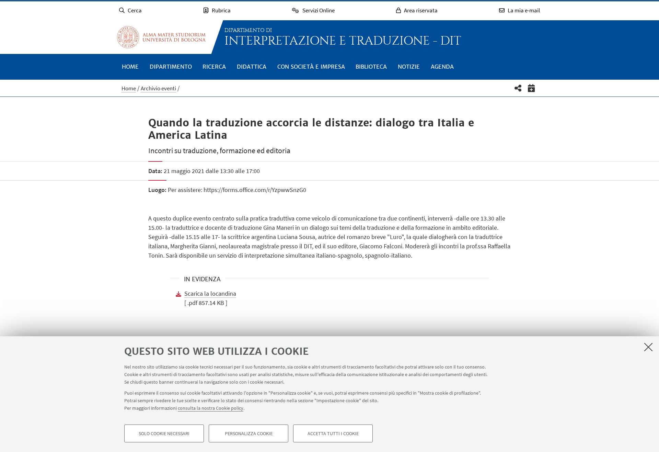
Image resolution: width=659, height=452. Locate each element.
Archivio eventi (158, 88)
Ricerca (214, 66)
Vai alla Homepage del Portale (161, 37)
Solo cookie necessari (164, 433)
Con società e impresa (311, 66)
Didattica (251, 66)
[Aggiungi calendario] (531, 88)
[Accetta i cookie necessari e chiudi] (648, 346)
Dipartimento (171, 66)
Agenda (442, 66)
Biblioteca (371, 66)
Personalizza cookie (249, 433)
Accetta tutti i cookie (333, 433)
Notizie (409, 66)
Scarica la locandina (210, 293)
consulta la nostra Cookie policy (210, 408)
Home (130, 66)
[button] (518, 88)
